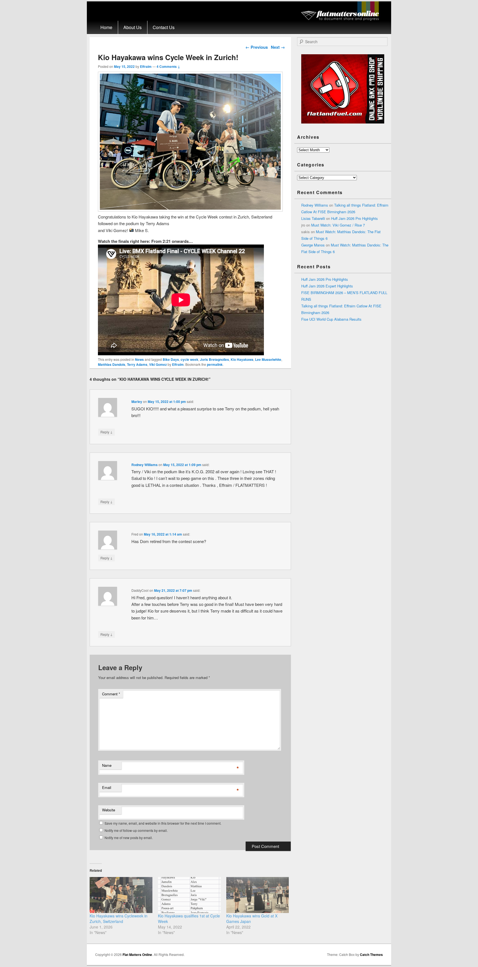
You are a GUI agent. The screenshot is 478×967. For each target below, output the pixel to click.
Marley (136, 401)
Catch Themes (371, 954)
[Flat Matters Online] (342, 19)
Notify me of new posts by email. (129, 837)
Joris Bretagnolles (214, 359)
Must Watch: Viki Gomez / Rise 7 (338, 225)
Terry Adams (137, 364)
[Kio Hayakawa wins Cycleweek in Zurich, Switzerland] (121, 895)
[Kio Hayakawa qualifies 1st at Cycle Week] (189, 895)
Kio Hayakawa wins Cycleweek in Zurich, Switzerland (118, 918)
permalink (215, 364)
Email (106, 787)
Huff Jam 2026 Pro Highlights (354, 218)
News (139, 359)
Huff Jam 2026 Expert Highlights (327, 286)
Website (108, 809)
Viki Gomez (158, 364)
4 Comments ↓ (168, 66)
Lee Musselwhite (268, 359)
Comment (111, 693)
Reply (106, 431)
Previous (256, 47)
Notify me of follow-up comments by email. (136, 830)
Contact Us (164, 27)
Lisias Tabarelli (313, 218)
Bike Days (171, 359)
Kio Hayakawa (242, 359)
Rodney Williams (144, 464)
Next (278, 47)
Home (106, 27)
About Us (132, 27)
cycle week (189, 359)
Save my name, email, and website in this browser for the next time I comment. (163, 823)
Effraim (146, 66)
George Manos (313, 245)
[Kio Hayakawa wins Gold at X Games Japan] (257, 895)
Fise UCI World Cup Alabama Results (331, 319)
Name (106, 765)
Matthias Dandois (111, 364)
